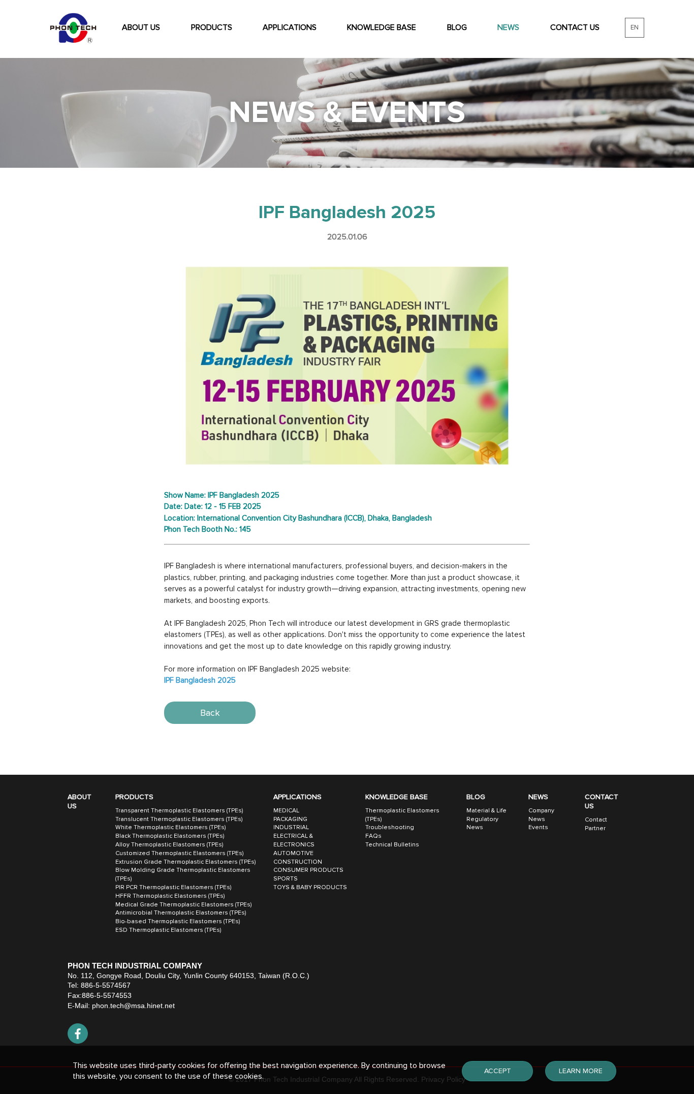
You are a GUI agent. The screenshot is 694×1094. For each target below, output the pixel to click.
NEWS (508, 27)
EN (634, 27)
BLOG (457, 27)
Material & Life (486, 810)
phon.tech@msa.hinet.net (133, 1005)
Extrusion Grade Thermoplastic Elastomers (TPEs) (185, 862)
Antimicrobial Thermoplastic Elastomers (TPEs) (180, 913)
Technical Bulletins (392, 844)
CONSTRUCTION (297, 862)
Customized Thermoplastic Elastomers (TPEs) (179, 853)
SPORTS (285, 879)
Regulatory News (482, 823)
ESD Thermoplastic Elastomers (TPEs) (168, 930)
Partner (595, 828)
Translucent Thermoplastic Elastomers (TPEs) (178, 819)
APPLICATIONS (290, 27)
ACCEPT (497, 1071)
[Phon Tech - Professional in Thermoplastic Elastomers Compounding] (73, 28)
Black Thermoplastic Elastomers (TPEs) (169, 836)
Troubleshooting (389, 827)
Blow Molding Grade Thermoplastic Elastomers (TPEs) (182, 874)
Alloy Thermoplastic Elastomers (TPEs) (169, 844)
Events (538, 827)
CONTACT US (575, 27)
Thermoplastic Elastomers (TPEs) (402, 815)
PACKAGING (290, 819)
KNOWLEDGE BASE (381, 27)
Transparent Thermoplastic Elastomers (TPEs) (179, 810)
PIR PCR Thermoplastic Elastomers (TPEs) (173, 887)
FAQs (373, 836)
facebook (78, 1033)
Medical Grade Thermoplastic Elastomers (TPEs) (183, 904)
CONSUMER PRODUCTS (308, 870)
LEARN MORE (581, 1071)
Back (210, 712)
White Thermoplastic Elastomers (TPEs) (170, 827)
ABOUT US (141, 27)
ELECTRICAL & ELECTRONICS (293, 840)
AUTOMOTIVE (293, 853)
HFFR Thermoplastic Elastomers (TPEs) (170, 896)
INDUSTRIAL (291, 827)
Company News (541, 815)
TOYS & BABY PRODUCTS (310, 887)
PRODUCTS (211, 27)
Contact (596, 820)
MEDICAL (286, 810)
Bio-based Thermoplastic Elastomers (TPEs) (177, 921)
